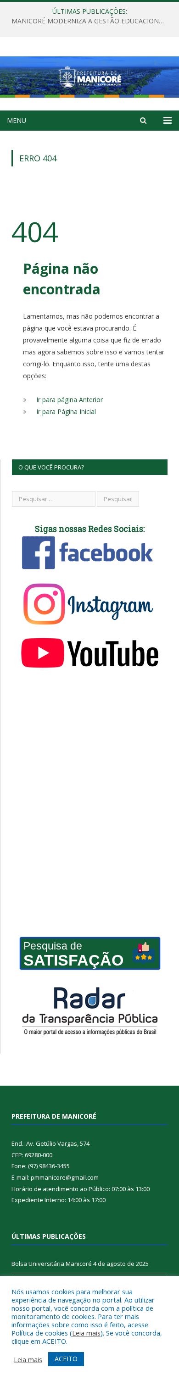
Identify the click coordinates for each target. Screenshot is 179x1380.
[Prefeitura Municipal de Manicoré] (89, 75)
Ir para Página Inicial (66, 411)
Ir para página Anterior (69, 399)
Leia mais (86, 1333)
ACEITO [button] (66, 1358)
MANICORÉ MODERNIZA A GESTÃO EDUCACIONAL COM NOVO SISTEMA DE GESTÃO (91, 21)
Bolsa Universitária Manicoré (51, 1263)
